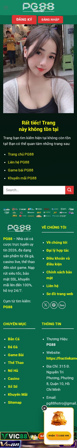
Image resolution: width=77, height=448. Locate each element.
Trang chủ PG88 (21, 154)
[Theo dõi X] (46, 305)
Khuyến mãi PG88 (22, 178)
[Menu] (6, 7)
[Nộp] (69, 190)
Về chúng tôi (56, 242)
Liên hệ (52, 286)
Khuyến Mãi (18, 394)
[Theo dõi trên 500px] (62, 305)
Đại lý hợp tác (57, 250)
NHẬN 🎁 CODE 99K (59, 435)
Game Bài (16, 355)
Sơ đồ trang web (59, 294)
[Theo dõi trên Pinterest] (54, 305)
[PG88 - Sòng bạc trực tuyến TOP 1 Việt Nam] (39, 7)
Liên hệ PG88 (18, 162)
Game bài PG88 (20, 170)
